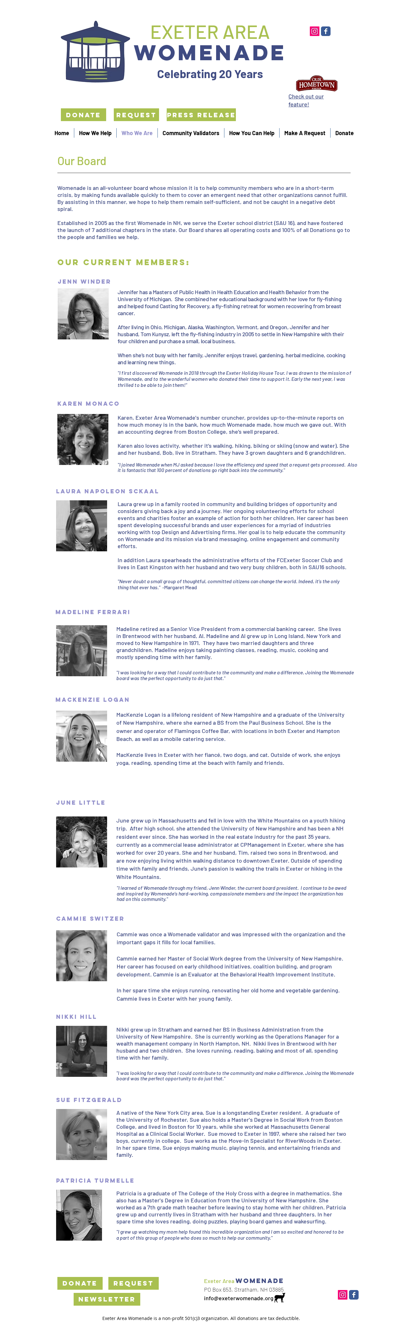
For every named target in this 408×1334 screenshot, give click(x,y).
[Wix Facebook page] (326, 31)
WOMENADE (210, 52)
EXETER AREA (210, 31)
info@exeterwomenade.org (238, 1297)
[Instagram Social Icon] (314, 31)
